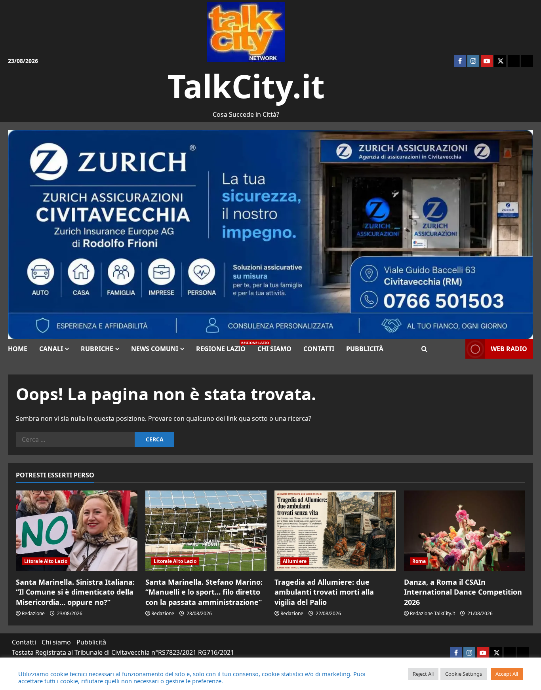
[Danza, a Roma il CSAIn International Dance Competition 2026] (465, 530)
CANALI (51, 348)
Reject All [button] (423, 673)
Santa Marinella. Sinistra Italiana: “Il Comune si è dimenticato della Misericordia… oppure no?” (75, 591)
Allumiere (295, 561)
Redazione (33, 613)
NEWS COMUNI (154, 348)
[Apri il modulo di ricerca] (424, 349)
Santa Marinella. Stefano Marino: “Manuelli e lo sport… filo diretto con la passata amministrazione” (204, 591)
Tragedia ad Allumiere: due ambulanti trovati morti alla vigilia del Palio (324, 591)
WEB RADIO (509, 348)
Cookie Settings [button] (463, 673)
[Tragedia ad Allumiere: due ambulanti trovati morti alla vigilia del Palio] (335, 530)
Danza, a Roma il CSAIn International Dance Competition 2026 (463, 591)
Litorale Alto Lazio (45, 561)
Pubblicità (364, 348)
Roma (419, 561)
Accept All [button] (506, 673)
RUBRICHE (97, 348)
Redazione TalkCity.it (432, 613)
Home (17, 348)
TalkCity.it (246, 85)
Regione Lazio (223, 346)
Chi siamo (274, 348)
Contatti (318, 348)
